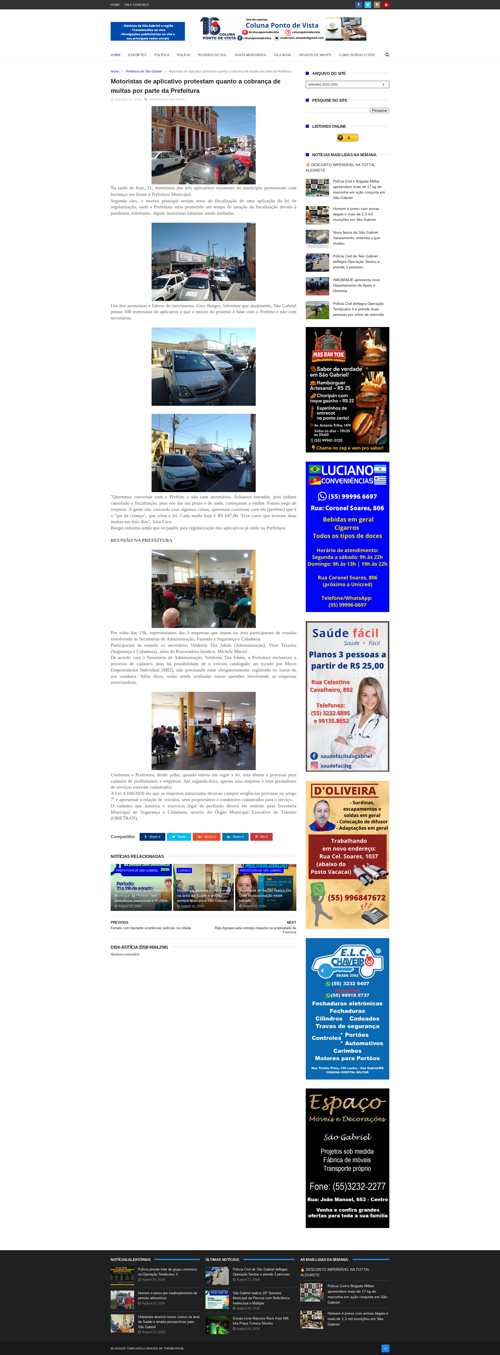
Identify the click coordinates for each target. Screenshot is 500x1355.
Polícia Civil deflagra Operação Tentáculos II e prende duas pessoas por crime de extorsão (358, 309)
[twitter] (368, 5)
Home (115, 4)
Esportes (137, 55)
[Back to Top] (385, 1348)
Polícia (183, 55)
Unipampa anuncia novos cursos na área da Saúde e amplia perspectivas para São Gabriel (204, 895)
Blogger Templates (127, 1348)
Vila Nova (282, 55)
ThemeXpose (174, 1348)
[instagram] (377, 5)
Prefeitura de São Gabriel (144, 71)
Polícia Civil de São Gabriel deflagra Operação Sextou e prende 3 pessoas (356, 261)
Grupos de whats (315, 55)
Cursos (184, 870)
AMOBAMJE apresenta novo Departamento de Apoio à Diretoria (356, 285)
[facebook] (358, 5)
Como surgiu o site (357, 55)
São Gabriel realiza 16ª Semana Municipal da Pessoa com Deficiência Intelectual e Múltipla (141, 895)
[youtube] (386, 5)
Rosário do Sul (212, 55)
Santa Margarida (250, 55)
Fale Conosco (136, 4)
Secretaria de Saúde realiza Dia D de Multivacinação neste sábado (265, 895)
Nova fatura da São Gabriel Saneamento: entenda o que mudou (356, 237)
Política (161, 55)
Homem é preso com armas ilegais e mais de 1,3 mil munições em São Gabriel (356, 214)
